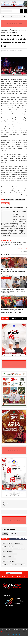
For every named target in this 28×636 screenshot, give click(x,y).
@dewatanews (7, 504)
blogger (22, 318)
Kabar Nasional (7, 564)
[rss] (17, 576)
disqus (14, 318)
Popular (14, 539)
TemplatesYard (12, 631)
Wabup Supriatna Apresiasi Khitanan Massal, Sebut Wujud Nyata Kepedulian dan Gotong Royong (13, 291)
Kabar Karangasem (8, 559)
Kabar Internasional (9, 554)
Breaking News (10, 29)
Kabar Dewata (19, 548)
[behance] (20, 576)
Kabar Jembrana (7, 556)
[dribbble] (15, 576)
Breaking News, (15, 50)
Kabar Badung (7, 543)
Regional (5, 539)
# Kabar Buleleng (19, 199)
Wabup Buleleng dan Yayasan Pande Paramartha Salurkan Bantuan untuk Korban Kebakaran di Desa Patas (12, 310)
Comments (23, 539)
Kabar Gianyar (7, 551)
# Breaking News (9, 199)
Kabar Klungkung (8, 561)
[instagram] (22, 576)
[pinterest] (10, 576)
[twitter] (5, 576)
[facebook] (2, 576)
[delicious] (25, 576)
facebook (5, 318)
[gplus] (7, 576)
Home (3, 29)
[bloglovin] (13, 576)
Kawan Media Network (14, 634)
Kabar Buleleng (19, 29)
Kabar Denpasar (7, 548)
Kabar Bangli (18, 543)
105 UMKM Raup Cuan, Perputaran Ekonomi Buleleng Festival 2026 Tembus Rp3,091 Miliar (13, 271)
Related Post (5, 254)
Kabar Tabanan (20, 564)
